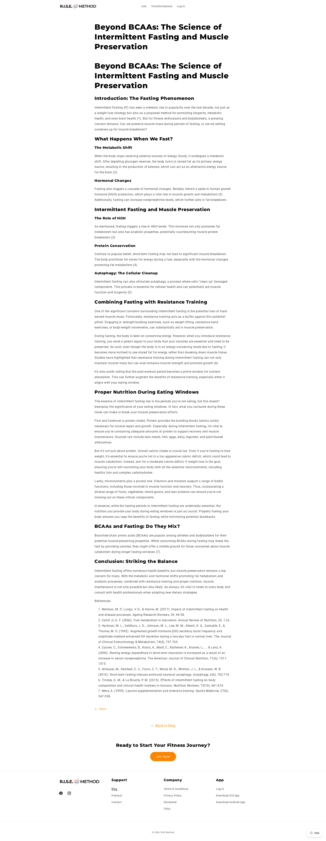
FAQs (167, 808)
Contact (116, 802)
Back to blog (165, 726)
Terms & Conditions (176, 788)
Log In (220, 788)
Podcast (116, 795)
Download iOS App (228, 795)
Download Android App (230, 802)
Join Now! (163, 756)
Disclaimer (170, 802)
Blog (114, 788)
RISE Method (167, 832)
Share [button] (102, 708)
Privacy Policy (172, 795)
